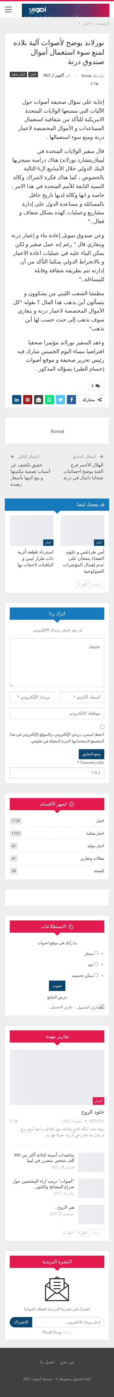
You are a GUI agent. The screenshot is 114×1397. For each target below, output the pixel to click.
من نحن (67, 1362)
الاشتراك (21, 1322)
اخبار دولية (95, 846)
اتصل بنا (47, 1362)
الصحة (99, 871)
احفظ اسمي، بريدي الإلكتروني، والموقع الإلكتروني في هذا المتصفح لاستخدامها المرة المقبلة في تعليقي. (57, 737)
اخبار (33, 74)
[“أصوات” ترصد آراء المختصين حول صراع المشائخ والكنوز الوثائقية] (91, 1188)
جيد (90, 964)
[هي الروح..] (91, 1214)
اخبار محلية (18, 74)
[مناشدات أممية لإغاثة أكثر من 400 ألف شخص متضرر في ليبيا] (91, 1162)
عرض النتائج (57, 997)
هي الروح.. (64, 1207)
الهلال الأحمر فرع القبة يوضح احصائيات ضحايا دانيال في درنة (83, 471)
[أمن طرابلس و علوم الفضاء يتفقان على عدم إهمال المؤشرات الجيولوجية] (83, 530)
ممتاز (89, 953)
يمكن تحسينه (82, 975)
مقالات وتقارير (92, 858)
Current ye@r (90, 762)
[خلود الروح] (57, 1077)
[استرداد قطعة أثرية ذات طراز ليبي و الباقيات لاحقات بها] (32, 530)
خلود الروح (92, 1112)
